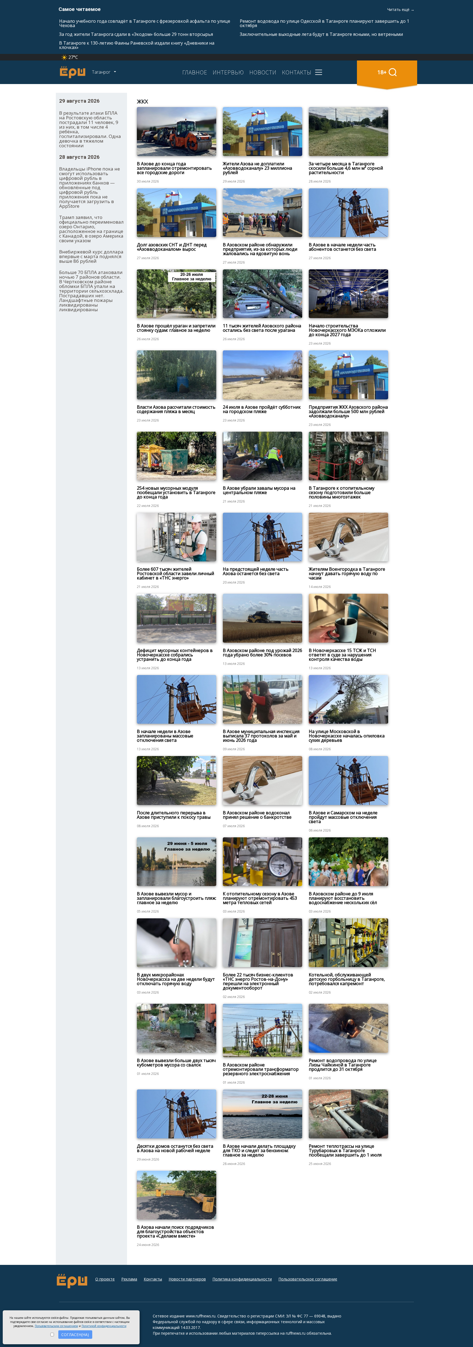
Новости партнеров (187, 1279)
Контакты (153, 1279)
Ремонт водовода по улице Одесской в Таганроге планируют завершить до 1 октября (324, 23)
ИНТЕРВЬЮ (228, 72)
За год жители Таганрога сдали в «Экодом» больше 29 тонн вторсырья (136, 34)
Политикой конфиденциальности (104, 1326)
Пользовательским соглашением (56, 1326)
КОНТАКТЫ (297, 72)
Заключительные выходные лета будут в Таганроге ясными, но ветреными (321, 34)
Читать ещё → (400, 9)
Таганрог (101, 72)
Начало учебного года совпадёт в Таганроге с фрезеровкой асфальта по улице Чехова (144, 23)
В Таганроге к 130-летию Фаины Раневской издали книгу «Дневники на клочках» (136, 45)
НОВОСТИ (262, 72)
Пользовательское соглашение (307, 1279)
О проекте (105, 1279)
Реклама (129, 1279)
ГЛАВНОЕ (194, 72)
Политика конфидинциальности (242, 1279)
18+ (382, 72)
